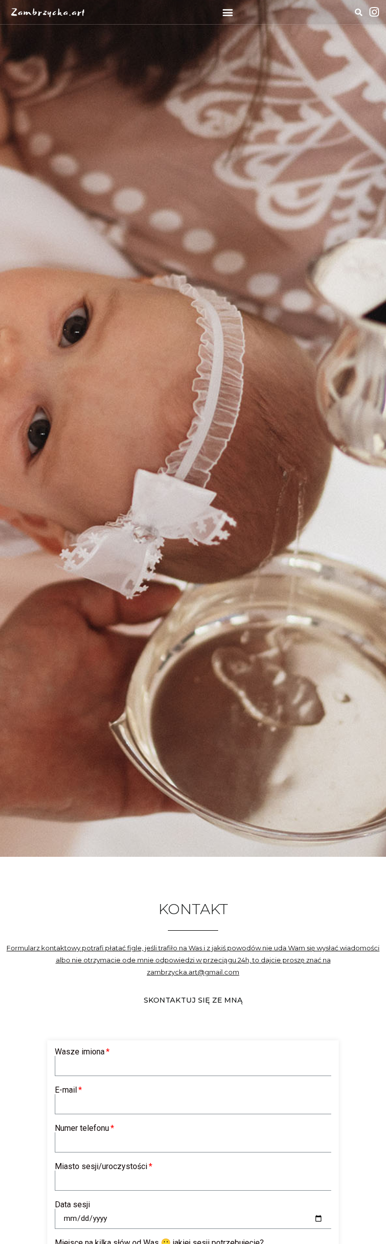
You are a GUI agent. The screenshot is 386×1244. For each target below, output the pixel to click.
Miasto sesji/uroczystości (101, 1167)
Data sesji (72, 1205)
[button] (227, 12)
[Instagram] (373, 12)
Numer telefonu (82, 1128)
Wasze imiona (80, 1052)
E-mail (66, 1090)
